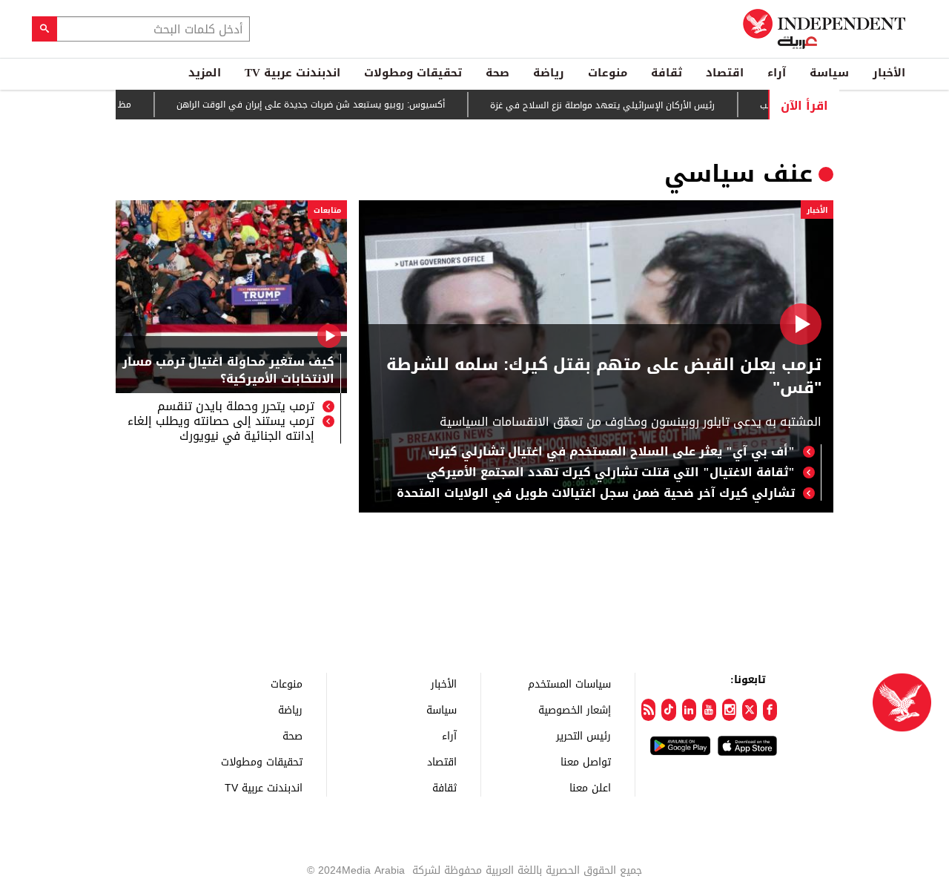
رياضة (548, 72)
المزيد (204, 72)
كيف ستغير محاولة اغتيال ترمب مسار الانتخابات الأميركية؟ (228, 371)
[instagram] (729, 710)
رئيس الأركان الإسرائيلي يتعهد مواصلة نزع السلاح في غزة (621, 105)
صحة (497, 72)
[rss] (648, 710)
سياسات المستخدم (569, 683)
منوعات (607, 72)
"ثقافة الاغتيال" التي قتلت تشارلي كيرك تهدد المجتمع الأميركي (610, 472)
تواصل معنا (586, 761)
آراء (776, 72)
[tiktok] (668, 710)
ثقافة (666, 72)
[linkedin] (689, 710)
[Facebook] (770, 710)
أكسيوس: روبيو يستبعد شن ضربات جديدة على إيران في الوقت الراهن (329, 105)
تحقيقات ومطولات (413, 72)
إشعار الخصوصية (574, 709)
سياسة (829, 72)
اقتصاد (725, 72)
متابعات (327, 210)
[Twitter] (749, 710)
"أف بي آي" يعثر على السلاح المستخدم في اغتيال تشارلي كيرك (612, 451)
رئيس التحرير (583, 735)
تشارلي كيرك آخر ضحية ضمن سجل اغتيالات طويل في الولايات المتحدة (596, 493)
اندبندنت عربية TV (292, 72)
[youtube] (709, 710)
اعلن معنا (590, 787)
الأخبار (889, 72)
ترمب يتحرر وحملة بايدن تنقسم (235, 406)
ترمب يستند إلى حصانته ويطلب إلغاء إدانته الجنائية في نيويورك (221, 429)
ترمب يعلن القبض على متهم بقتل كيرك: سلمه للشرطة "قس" (603, 377)
